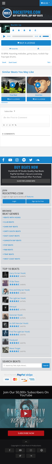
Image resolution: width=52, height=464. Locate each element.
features (30, 196)
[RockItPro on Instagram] (17, 160)
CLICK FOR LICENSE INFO (26, 181)
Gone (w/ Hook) (15, 315)
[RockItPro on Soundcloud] (37, 160)
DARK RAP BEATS (11, 226)
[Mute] (40, 36)
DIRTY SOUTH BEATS (12, 231)
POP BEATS (8, 245)
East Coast (13, 62)
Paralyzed (13, 340)
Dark (4, 62)
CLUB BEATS (9, 222)
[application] (26, 36)
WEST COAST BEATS (12, 259)
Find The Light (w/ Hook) (19, 331)
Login (14, 201)
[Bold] (3, 125)
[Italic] (6, 125)
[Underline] (9, 125)
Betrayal (12, 306)
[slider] (46, 36)
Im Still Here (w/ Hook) (18, 323)
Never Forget (14, 348)
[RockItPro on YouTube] (10, 160)
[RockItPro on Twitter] (30, 160)
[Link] (15, 125)
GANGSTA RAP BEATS (12, 240)
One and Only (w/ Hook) (19, 290)
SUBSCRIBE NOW (26, 433)
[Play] (4, 36)
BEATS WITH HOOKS (12, 217)
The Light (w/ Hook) (17, 298)
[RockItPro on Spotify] (24, 160)
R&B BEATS (8, 249)
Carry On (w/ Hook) (17, 273)
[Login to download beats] (38, 48)
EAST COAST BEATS (12, 236)
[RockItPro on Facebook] (3, 160)
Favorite (14, 49)
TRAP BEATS (9, 254)
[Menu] (3, 3)
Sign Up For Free (38, 201)
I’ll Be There (14, 281)
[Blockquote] (12, 125)
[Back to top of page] (26, 442)
